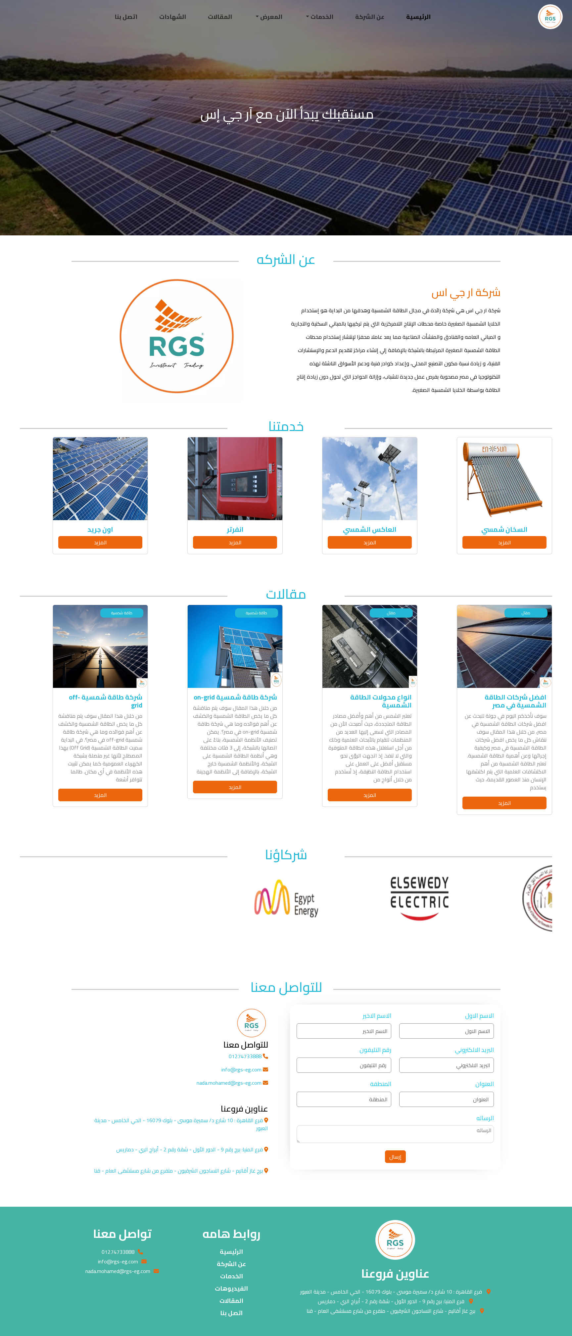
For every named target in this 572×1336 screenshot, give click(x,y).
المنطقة (380, 1083)
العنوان (484, 1083)
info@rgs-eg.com (242, 1069)
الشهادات (172, 16)
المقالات (220, 16)
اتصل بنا (126, 16)
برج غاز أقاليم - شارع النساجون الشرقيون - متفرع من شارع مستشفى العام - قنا (391, 1311)
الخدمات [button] (321, 16)
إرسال (395, 1157)
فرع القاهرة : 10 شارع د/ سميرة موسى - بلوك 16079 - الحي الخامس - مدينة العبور (391, 1292)
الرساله (485, 1118)
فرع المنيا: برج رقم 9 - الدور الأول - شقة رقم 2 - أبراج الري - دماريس (391, 1301)
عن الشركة (369, 16)
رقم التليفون (375, 1049)
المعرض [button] (270, 16)
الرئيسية (418, 16)
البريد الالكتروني (474, 1049)
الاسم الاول (479, 1015)
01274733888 (246, 1056)
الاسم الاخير (377, 1015)
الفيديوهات (231, 1288)
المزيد (477, 542)
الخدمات (231, 1276)
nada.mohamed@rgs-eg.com (230, 1083)
